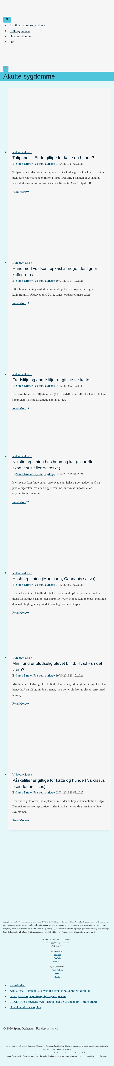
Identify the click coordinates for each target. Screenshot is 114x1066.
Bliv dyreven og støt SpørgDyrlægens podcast (38, 996)
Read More (20, 192)
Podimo (57, 976)
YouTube (57, 958)
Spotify (57, 973)
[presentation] (59, 116)
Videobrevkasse (22, 152)
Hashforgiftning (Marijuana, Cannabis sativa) (54, 578)
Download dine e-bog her (25, 1007)
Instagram (57, 954)
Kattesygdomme (20, 31)
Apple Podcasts (57, 970)
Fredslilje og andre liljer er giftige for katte (50, 379)
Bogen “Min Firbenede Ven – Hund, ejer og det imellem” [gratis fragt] (53, 1001)
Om (12, 42)
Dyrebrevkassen (22, 262)
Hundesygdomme (20, 36)
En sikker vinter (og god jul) (27, 25)
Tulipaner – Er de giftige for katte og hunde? (53, 157)
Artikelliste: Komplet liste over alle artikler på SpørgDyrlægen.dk (50, 991)
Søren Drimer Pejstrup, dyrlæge (35, 163)
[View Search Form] (7, 20)
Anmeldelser (17, 985)
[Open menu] (5, 69)
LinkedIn (57, 961)
